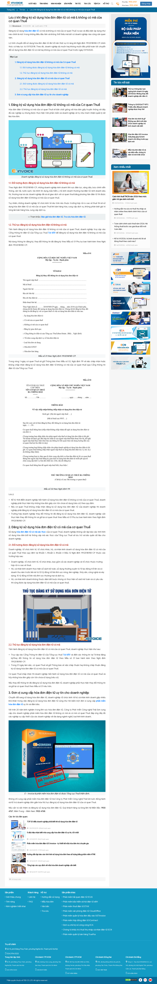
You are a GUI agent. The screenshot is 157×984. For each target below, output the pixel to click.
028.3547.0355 (42, 970)
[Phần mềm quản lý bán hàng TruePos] (130, 363)
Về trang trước (16, 879)
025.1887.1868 (102, 970)
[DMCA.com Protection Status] (131, 980)
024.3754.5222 (13, 954)
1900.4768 (133, 5)
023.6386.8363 (132, 973)
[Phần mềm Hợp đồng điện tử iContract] (130, 318)
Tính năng (43, 4)
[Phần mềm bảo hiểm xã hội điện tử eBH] (130, 273)
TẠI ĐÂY (52, 233)
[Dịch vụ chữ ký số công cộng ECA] (130, 333)
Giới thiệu (32, 4)
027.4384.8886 (72, 973)
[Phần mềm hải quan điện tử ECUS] (130, 258)
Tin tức (78, 4)
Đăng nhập (146, 4)
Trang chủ (11, 10)
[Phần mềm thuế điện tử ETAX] (130, 288)
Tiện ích (97, 4)
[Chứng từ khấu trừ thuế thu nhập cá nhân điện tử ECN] (130, 348)
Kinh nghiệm (56, 4)
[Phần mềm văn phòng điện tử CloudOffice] (130, 303)
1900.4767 (133, 2)
